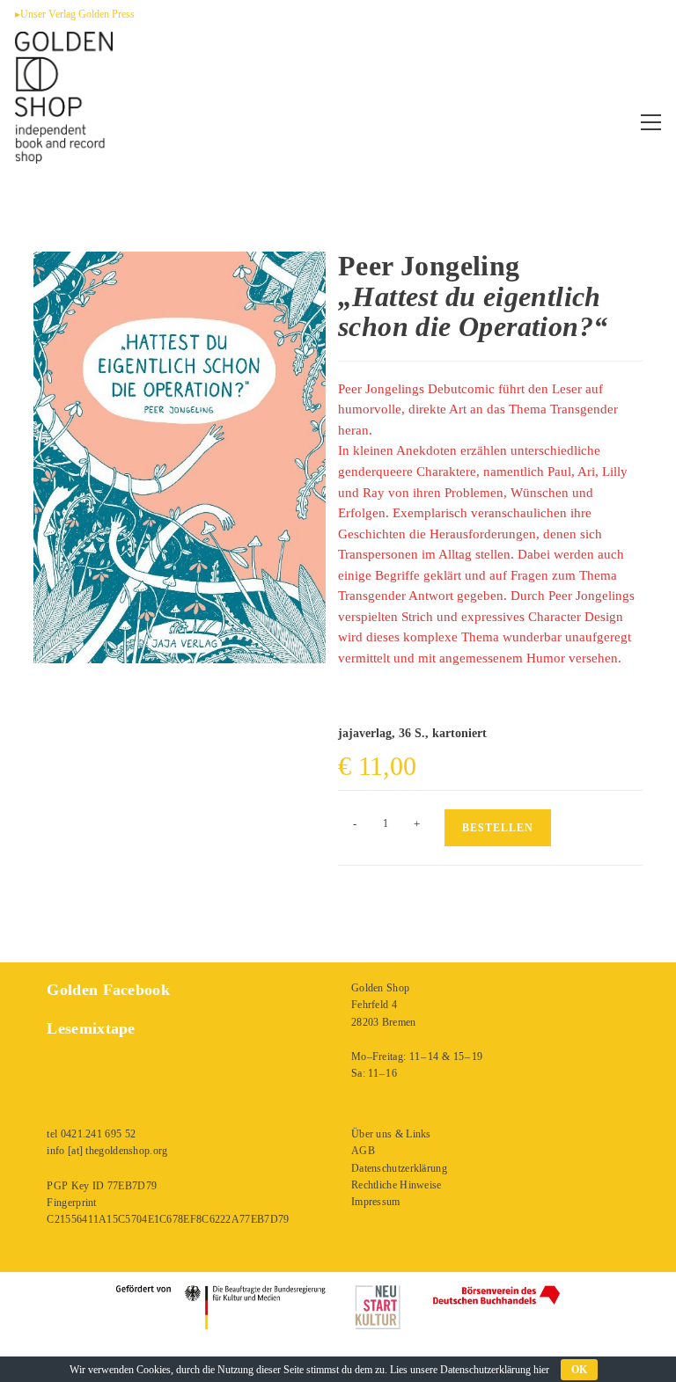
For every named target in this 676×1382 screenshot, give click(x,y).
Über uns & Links (391, 1134)
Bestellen (497, 828)
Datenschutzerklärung (399, 1168)
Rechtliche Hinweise (396, 1185)
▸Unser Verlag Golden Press (75, 14)
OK (579, 1370)
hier (541, 1370)
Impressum (375, 1202)
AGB (363, 1150)
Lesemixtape (91, 1028)
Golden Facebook (108, 989)
